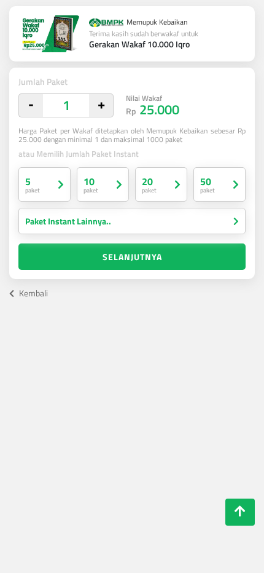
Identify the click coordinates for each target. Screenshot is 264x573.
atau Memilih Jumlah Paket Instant (78, 154)
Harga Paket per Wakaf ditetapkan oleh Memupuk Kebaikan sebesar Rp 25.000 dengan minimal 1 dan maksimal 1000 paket (132, 135)
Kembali (32, 292)
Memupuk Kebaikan (156, 22)
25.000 (152, 106)
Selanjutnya (132, 256)
